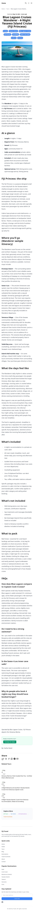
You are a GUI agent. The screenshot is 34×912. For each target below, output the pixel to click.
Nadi (3, 869)
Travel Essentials (8, 816)
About (3, 859)
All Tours (6, 814)
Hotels (3, 846)
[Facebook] (2, 902)
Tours (7, 9)
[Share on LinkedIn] (6, 759)
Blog (3, 851)
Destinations (5, 854)
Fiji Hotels (13, 814)
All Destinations (23, 814)
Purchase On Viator (10, 742)
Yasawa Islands (6, 877)
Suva (3, 884)
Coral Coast (5, 872)
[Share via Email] (17, 759)
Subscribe (17, 898)
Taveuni (4, 879)
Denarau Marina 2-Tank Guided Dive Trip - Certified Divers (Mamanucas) (17, 777)
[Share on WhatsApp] (12, 759)
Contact (4, 861)
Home (4, 3)
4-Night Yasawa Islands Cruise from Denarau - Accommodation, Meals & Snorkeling (15, 800)
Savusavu (4, 882)
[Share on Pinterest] (14, 759)
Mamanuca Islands (7, 874)
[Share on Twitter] (3, 759)
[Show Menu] (31, 3)
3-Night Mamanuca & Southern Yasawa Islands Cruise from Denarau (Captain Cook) (16, 789)
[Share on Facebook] (9, 759)
